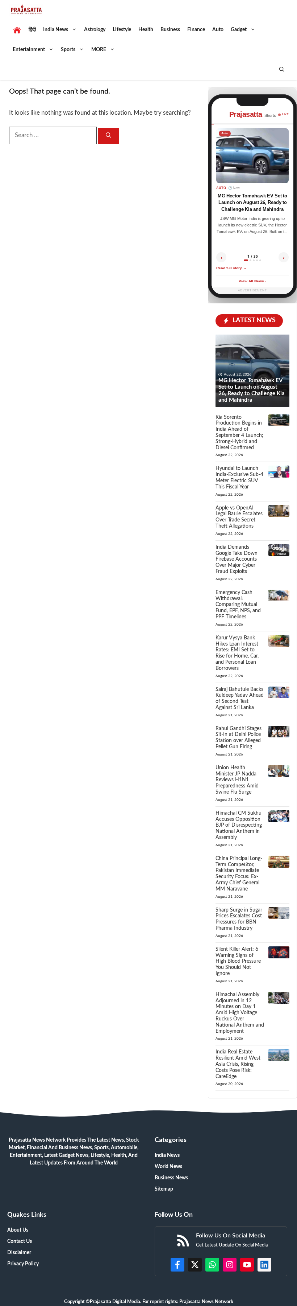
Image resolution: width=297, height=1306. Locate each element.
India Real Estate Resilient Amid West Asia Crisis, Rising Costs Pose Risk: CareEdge (238, 1064)
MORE (98, 49)
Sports (68, 49)
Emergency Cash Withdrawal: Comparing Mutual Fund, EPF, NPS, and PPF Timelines (238, 604)
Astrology (94, 29)
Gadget (239, 29)
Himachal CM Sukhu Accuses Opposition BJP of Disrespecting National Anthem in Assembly (239, 825)
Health (145, 29)
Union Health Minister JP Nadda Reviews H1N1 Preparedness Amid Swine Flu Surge (237, 780)
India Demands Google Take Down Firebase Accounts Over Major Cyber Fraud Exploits (237, 559)
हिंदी (32, 29)
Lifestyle (122, 29)
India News (55, 29)
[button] (282, 70)
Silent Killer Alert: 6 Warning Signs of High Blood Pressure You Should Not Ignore (238, 961)
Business (170, 29)
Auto (217, 29)
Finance (196, 29)
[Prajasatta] (26, 10)
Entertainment (29, 49)
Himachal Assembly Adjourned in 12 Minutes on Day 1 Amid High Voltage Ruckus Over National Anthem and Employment (240, 1013)
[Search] (108, 136)
